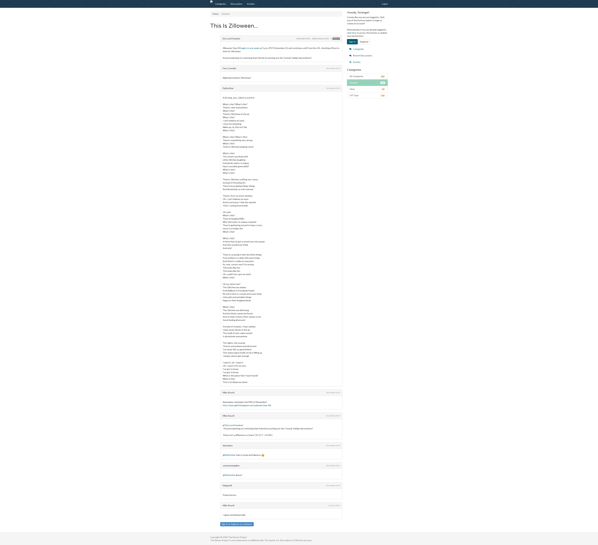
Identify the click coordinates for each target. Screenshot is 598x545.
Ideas (366, 89)
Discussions (236, 3)
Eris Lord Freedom (231, 38)
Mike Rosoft (229, 392)
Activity (251, 3)
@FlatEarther (229, 455)
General (336, 39)
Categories (220, 3)
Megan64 (227, 485)
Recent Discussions (362, 55)
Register (235, 524)
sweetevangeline (231, 465)
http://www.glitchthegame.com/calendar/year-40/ (247, 405)
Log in (385, 3)
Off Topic (366, 95)
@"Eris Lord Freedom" (233, 425)
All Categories (366, 76)
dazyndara (228, 445)
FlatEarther (228, 88)
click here (351, 32)
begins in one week (249, 48)
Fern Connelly (229, 68)
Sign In (224, 524)
